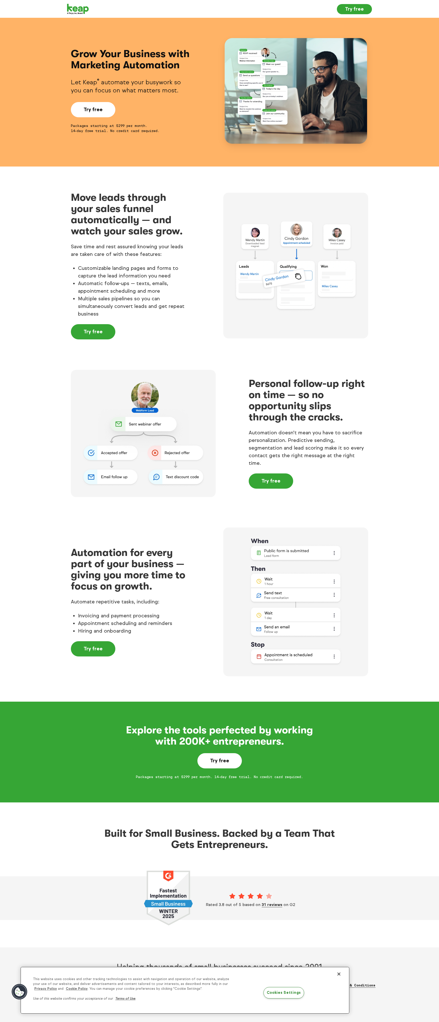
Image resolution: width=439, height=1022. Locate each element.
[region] (185, 990)
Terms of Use (125, 999)
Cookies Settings (284, 993)
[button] (19, 992)
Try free (354, 9)
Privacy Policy (45, 989)
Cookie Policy (77, 989)
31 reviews (272, 904)
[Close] (338, 974)
